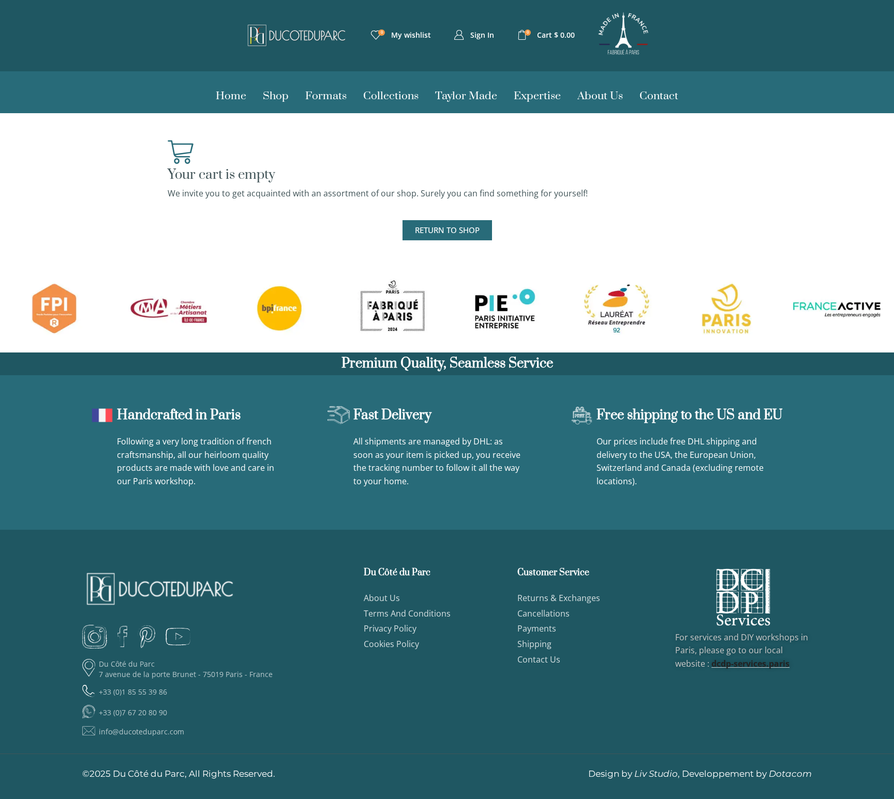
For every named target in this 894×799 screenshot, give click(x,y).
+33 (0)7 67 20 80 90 (133, 712)
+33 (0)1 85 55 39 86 (133, 692)
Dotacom (790, 774)
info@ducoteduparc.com (141, 731)
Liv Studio (656, 774)
